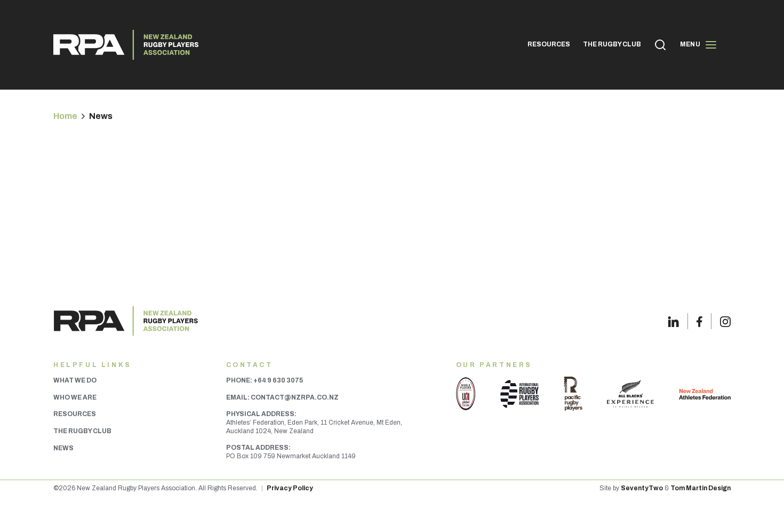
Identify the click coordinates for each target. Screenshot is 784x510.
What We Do (75, 380)
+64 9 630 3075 (278, 380)
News (63, 448)
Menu (690, 44)
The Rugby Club (82, 431)
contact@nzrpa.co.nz (295, 397)
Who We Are (75, 397)
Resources (74, 414)
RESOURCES (548, 44)
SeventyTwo (642, 488)
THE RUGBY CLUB (612, 44)
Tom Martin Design (700, 488)
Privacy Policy (290, 488)
